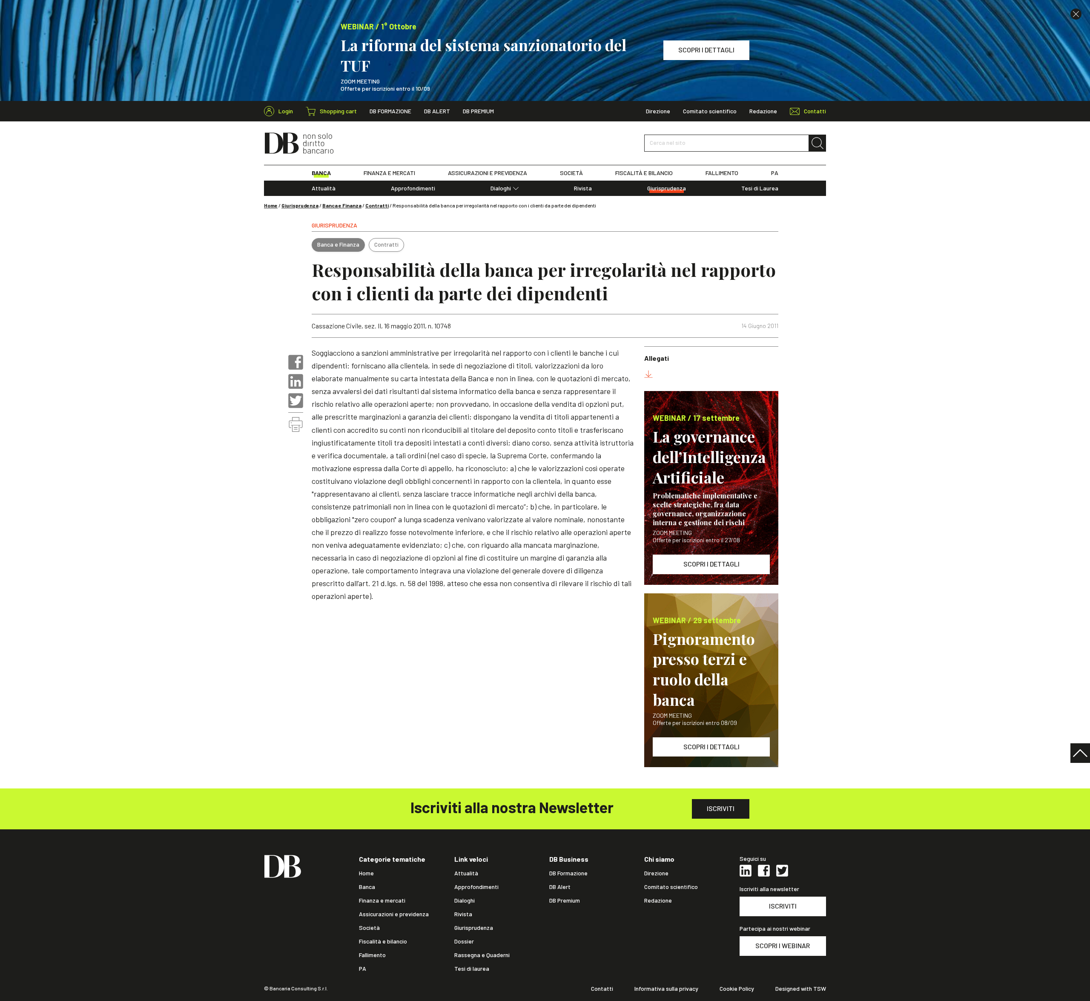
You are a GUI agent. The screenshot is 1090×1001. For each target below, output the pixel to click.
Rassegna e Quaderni (482, 955)
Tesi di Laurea (759, 188)
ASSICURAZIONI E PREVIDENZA (487, 173)
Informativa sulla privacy (666, 988)
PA (774, 173)
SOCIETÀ (571, 173)
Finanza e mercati (382, 900)
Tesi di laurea (471, 968)
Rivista (583, 188)
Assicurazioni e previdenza (394, 914)
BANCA (321, 173)
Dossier (464, 941)
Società (369, 927)
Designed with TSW (800, 988)
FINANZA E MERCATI (389, 173)
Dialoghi (500, 188)
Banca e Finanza (341, 205)
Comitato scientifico (710, 111)
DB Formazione (390, 111)
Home (271, 205)
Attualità (324, 188)
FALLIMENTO (722, 173)
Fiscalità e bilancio (383, 941)
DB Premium (478, 111)
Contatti (602, 988)
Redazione (763, 111)
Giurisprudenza (666, 188)
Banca (367, 886)
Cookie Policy (737, 988)
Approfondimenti (413, 188)
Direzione (658, 111)
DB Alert (437, 111)
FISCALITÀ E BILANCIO (644, 173)
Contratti (377, 205)
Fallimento (372, 955)
